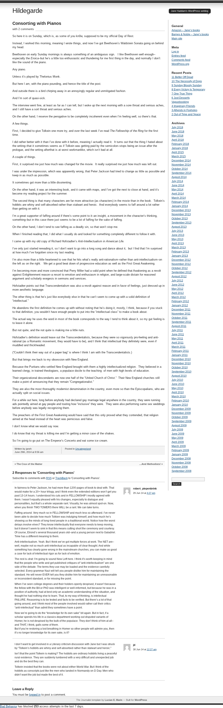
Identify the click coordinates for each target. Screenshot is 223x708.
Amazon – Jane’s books (186, 30)
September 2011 (181, 322)
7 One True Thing (182, 93)
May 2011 (177, 338)
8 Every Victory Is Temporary (188, 89)
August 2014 (179, 177)
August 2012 (179, 276)
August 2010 (179, 375)
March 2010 (179, 396)
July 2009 (177, 429)
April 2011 (178, 342)
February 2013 (180, 251)
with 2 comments (23, 29)
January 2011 (180, 355)
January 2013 (180, 255)
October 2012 (180, 268)
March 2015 (179, 156)
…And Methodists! (150, 464)
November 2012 (181, 264)
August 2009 (179, 425)
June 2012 (178, 284)
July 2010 (177, 379)
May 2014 (177, 189)
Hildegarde (27, 10)
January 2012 (180, 305)
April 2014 (178, 193)
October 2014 (180, 168)
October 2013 (180, 218)
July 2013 (177, 230)
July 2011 (177, 330)
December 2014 (181, 160)
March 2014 (179, 197)
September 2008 (181, 471)
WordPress (141, 700)
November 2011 (181, 313)
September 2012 (181, 272)
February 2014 (180, 201)
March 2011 (179, 346)
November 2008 (181, 462)
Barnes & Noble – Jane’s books (190, 34)
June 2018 (178, 131)
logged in (35, 694)
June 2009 (178, 433)
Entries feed (179, 55)
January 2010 (180, 404)
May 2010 (177, 388)
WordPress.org (180, 64)
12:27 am (152, 649)
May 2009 (177, 437)
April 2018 (178, 139)
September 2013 (181, 222)
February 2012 (180, 301)
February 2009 (180, 450)
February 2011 (180, 350)
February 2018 (180, 144)
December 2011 (181, 309)
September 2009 (181, 421)
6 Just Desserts (181, 97)
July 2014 (177, 181)
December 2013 (181, 210)
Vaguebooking (180, 101)
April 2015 (178, 152)
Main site (177, 38)
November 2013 (181, 214)
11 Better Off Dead (182, 77)
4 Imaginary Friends (183, 106)
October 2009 (180, 417)
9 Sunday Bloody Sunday (187, 85)
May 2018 (177, 135)
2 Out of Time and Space (186, 114)
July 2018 (177, 127)
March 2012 (179, 297)
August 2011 (179, 326)
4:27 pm (151, 493)
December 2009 (181, 408)
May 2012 (177, 288)
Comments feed (181, 59)
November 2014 (181, 164)
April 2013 (178, 243)
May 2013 (177, 239)
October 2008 (180, 466)
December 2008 (181, 458)
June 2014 (178, 185)
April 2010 (178, 392)
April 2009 (178, 442)
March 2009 (179, 446)
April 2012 (178, 293)
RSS (49, 478)
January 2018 (180, 148)
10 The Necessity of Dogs (187, 81)
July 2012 (177, 280)
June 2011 (178, 334)
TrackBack (61, 478)
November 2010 (181, 363)
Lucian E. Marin (113, 700)
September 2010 (181, 371)
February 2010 (180, 400)
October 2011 (180, 317)
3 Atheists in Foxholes (184, 110)
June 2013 (178, 235)
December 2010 (181, 359)
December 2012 (181, 259)
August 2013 (179, 226)
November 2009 (181, 413)
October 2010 (180, 367)
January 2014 (180, 206)
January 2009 (180, 454)
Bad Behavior (8, 706)
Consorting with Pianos (36, 23)
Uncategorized (83, 448)
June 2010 (178, 384)
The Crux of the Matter (29, 464)
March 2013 (179, 247)
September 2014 (181, 172)
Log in (175, 51)
